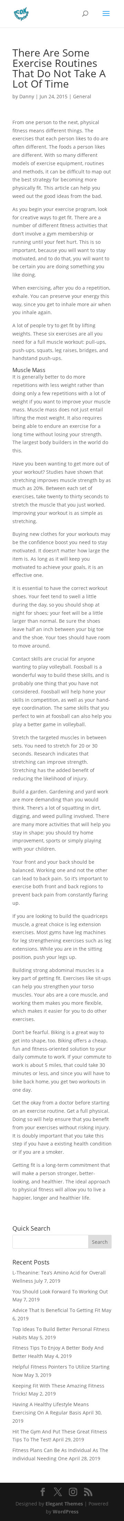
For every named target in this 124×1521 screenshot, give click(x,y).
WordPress (66, 1511)
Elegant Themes (64, 1503)
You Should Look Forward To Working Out (60, 1291)
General (82, 96)
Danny (26, 96)
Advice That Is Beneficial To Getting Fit (56, 1310)
